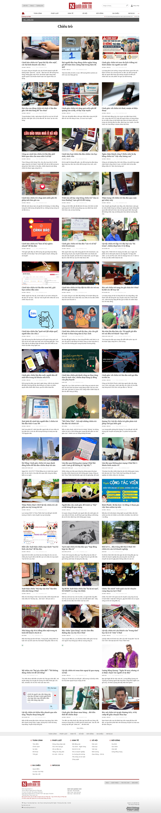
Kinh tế (70, 13)
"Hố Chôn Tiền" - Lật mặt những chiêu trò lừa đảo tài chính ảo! (79, 422)
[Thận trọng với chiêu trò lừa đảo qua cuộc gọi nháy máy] (120, 183)
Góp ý (32, 5)
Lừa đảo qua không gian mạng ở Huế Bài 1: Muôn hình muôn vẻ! (120, 464)
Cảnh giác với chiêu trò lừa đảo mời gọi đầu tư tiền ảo (120, 376)
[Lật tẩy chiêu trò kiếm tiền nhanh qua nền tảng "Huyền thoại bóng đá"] (40, 698)
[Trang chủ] (80, 5)
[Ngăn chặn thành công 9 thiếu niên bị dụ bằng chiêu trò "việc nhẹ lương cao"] (120, 139)
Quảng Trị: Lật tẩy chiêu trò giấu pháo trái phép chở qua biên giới (119, 422)
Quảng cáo (40, 5)
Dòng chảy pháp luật (107, 336)
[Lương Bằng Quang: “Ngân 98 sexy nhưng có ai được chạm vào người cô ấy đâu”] (120, 656)
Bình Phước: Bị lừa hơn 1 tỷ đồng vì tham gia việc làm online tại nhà (120, 506)
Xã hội (84, 13)
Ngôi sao (104, 675)
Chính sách (36, 746)
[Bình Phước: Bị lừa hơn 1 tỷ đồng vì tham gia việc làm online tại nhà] (120, 490)
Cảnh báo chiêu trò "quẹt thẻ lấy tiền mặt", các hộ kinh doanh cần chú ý (39, 63)
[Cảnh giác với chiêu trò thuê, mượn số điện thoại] (120, 94)
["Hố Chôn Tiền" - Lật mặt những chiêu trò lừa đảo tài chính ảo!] (80, 407)
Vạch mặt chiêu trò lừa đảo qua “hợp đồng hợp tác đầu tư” (79, 548)
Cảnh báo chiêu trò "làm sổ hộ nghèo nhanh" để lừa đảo (37, 244)
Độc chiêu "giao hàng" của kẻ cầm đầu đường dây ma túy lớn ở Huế (78, 631)
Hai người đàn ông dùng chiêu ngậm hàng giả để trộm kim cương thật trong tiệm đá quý (79, 64)
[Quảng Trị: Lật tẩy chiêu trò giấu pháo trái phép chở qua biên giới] (120, 407)
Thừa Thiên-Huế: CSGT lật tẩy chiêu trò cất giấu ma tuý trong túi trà (39, 506)
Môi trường (95, 752)
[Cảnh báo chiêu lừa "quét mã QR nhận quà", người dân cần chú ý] (40, 317)
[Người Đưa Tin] (56, 784)
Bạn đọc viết (36, 774)
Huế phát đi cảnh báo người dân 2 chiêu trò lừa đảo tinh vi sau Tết (40, 422)
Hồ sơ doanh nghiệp (78, 752)
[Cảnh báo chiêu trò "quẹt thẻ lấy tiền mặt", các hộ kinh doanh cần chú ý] (40, 48)
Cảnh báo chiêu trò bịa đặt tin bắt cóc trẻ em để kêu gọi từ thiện (80, 288)
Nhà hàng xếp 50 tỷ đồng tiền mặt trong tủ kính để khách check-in (39, 631)
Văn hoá (94, 749)
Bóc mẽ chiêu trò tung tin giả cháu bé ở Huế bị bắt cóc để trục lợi (120, 288)
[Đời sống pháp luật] (119, 809)
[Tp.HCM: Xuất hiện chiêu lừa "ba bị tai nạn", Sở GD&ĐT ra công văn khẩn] (80, 574)
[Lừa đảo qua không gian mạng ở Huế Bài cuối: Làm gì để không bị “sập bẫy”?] (80, 448)
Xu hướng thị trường (78, 754)
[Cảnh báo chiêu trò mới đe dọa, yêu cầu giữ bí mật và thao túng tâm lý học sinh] (80, 317)
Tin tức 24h (125, 782)
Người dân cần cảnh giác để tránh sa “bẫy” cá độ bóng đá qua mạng (79, 506)
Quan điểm (36, 769)
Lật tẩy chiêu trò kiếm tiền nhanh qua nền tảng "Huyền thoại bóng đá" (39, 713)
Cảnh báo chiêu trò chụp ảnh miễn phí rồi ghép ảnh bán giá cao (39, 199)
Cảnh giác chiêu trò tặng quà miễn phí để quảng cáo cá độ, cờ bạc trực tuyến (79, 109)
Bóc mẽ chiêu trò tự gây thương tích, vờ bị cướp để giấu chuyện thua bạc (119, 713)
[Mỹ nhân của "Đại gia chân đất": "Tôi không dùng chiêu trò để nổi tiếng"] (40, 656)
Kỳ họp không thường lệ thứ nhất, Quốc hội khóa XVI (93, 16)
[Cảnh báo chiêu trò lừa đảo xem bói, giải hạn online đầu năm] (40, 273)
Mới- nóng (64, 426)
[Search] (127, 5)
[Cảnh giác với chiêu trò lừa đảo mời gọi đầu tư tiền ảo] (120, 361)
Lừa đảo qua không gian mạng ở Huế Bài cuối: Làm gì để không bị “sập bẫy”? (79, 464)
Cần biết (114, 749)
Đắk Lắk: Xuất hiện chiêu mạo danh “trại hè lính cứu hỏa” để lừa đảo (40, 548)
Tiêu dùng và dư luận (78, 757)
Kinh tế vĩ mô (76, 749)
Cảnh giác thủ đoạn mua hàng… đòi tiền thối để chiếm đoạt (78, 713)
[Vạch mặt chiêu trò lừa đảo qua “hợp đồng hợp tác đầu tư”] (80, 532)
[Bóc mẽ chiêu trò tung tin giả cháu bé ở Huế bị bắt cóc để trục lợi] (120, 273)
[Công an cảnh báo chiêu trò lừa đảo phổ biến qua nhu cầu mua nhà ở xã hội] (40, 139)
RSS (107, 782)
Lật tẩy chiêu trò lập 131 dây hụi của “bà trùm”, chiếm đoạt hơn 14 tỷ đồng (118, 244)
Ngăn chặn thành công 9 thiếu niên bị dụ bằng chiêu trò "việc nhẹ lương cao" (119, 155)
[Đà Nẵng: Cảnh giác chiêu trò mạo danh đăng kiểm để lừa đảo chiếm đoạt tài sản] (40, 448)
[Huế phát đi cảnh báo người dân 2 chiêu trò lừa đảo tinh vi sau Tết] (40, 407)
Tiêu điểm (36, 744)
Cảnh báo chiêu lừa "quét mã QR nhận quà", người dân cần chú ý (40, 332)
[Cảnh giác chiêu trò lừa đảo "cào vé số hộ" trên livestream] (80, 229)
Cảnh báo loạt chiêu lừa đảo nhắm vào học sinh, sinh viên (79, 155)
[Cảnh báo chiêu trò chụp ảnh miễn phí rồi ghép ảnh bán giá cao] (40, 183)
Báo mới (135, 782)
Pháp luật (55, 13)
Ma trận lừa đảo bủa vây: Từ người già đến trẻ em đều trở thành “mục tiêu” (119, 332)
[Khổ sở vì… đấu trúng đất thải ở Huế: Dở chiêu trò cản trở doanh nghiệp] (120, 532)
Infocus (131, 13)
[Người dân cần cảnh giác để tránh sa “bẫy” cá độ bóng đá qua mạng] (80, 490)
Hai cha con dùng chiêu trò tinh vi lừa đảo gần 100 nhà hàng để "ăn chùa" (39, 109)
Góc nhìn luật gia (66, 551)
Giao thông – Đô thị (98, 754)
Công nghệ (75, 759)
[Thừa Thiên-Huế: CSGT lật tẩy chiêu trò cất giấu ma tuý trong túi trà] (40, 490)
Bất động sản (76, 744)
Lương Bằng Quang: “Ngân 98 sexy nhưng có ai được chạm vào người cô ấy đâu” (120, 671)
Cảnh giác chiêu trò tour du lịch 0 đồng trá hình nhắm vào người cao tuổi (119, 63)
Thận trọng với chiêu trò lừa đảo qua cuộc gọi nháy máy (119, 199)
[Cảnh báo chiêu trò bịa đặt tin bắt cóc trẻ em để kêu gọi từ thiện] (80, 273)
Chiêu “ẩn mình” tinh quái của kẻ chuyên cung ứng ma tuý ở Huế (119, 589)
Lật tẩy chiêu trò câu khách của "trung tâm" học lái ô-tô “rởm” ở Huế (120, 631)
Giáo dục (64, 593)
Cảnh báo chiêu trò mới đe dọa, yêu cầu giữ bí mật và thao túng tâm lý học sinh (80, 332)
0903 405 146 (26, 805)
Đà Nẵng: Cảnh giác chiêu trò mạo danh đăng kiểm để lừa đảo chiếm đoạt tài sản (38, 464)
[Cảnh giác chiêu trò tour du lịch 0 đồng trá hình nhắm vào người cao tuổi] (120, 48)
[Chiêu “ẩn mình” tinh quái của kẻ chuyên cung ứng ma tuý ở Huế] (120, 574)
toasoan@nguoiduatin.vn (29, 807)
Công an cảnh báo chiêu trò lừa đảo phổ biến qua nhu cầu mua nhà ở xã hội (38, 155)
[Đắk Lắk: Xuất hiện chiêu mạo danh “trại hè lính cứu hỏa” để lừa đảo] (40, 532)
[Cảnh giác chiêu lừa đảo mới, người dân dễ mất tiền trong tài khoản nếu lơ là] (40, 361)
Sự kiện (35, 749)
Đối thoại (35, 752)
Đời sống (99, 13)
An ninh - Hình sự (26, 67)
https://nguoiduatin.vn (27, 788)
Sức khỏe (115, 746)
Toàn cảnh (38, 13)
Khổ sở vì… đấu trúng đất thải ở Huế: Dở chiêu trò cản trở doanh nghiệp (118, 548)
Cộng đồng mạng (117, 752)
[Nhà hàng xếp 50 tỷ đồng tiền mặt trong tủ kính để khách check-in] (40, 616)
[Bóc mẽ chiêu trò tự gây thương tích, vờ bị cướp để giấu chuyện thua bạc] (120, 698)
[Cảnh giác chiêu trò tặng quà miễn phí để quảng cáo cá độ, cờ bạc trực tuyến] (80, 94)
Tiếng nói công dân (58, 752)
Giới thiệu (114, 782)
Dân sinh (104, 551)
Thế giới (35, 754)
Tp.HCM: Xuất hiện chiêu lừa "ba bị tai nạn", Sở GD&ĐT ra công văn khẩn (80, 589)
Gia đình (114, 744)
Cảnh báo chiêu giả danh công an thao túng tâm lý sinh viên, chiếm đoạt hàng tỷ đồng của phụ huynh (80, 377)
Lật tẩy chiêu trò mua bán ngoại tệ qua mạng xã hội (80, 671)
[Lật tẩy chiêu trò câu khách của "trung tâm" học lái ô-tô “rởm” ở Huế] (120, 616)
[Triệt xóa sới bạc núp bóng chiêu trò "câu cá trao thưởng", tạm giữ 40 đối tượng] (80, 183)
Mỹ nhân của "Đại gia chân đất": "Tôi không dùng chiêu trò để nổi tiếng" (40, 671)
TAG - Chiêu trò (28, 19)
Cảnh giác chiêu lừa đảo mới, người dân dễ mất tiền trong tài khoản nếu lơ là (39, 376)
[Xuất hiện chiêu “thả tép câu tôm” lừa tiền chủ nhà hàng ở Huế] (40, 574)
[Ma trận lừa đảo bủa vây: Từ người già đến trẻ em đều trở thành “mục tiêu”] (120, 317)
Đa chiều (116, 13)
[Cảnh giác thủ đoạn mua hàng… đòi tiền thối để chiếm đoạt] (80, 698)
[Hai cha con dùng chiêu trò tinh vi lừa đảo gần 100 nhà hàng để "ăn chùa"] (40, 94)
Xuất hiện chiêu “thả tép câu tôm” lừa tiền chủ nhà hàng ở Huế (39, 589)
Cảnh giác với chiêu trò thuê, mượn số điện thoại (120, 109)
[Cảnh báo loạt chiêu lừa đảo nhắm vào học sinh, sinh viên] (80, 139)
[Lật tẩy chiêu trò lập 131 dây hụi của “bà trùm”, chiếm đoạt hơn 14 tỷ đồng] (120, 229)
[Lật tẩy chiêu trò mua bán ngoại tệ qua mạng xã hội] (80, 656)
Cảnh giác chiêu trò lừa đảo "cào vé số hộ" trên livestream (79, 244)
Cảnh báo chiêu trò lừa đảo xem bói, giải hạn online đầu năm (38, 288)
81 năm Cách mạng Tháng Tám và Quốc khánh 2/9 (123, 16)
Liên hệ (25, 5)
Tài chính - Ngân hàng (79, 746)
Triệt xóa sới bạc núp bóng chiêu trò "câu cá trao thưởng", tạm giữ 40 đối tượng (80, 199)
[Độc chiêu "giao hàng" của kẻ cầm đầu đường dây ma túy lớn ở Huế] (80, 616)
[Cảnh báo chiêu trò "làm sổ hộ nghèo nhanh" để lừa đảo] (40, 229)
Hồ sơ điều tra (106, 248)
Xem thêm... (80, 728)
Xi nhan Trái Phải (38, 771)
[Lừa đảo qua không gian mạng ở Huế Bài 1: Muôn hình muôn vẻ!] (120, 448)
